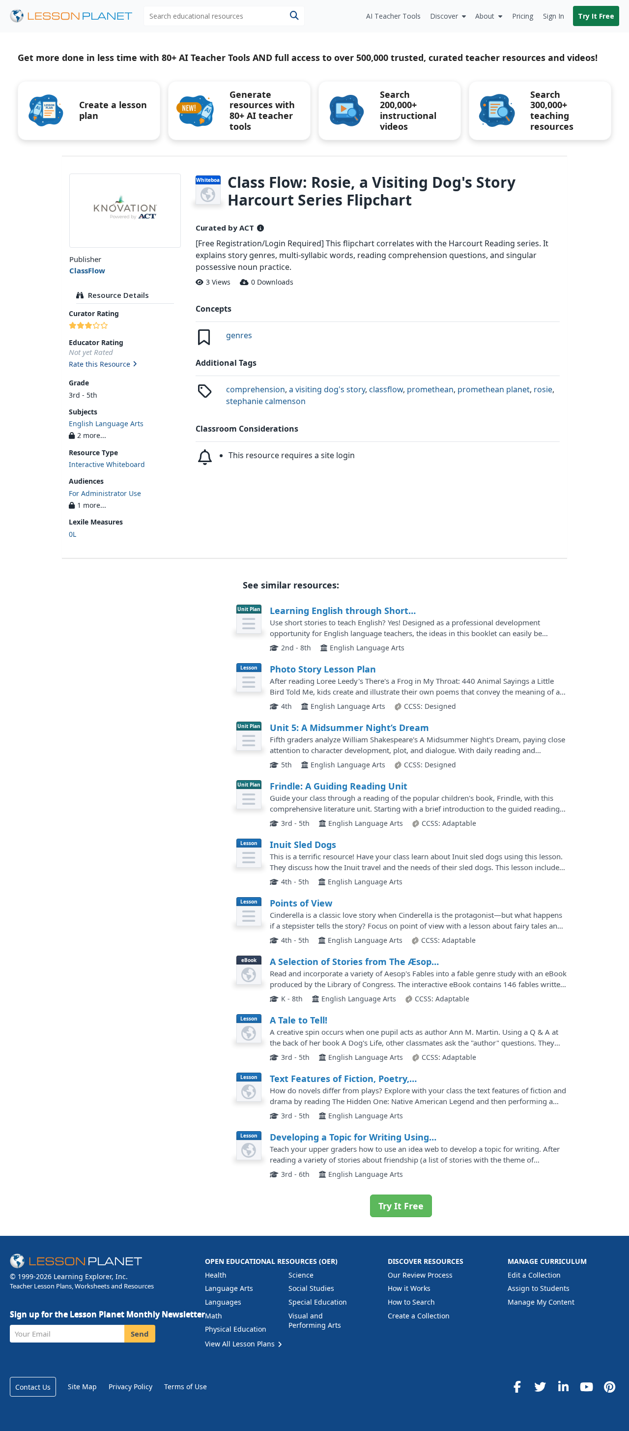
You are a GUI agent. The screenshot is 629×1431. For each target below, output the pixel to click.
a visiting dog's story (327, 389)
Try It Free (596, 16)
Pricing (522, 16)
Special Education (317, 1302)
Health (216, 1275)
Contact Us (33, 1387)
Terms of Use (185, 1386)
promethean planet (493, 389)
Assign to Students (539, 1288)
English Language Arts (106, 423)
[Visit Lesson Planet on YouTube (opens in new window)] (586, 1387)
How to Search (411, 1302)
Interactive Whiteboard (107, 464)
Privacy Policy (130, 1386)
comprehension (255, 389)
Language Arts (229, 1288)
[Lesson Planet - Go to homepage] (76, 16)
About (484, 16)
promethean (430, 389)
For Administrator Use (105, 493)
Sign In (553, 16)
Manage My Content (541, 1302)
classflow (386, 389)
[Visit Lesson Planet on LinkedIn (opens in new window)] (563, 1387)
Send (140, 1334)
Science (301, 1275)
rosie (543, 389)
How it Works (409, 1288)
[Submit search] (294, 16)
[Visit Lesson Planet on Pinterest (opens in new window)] (609, 1387)
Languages (223, 1302)
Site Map (82, 1386)
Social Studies (311, 1288)
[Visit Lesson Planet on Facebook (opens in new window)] (517, 1387)
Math (213, 1315)
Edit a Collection (534, 1275)
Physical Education (235, 1329)
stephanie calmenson (266, 401)
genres (239, 335)
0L (72, 534)
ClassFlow (87, 270)
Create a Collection (419, 1315)
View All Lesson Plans (241, 1343)
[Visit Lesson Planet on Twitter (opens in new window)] (540, 1387)
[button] (125, 365)
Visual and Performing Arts (314, 1320)
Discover (444, 16)
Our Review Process (420, 1275)
